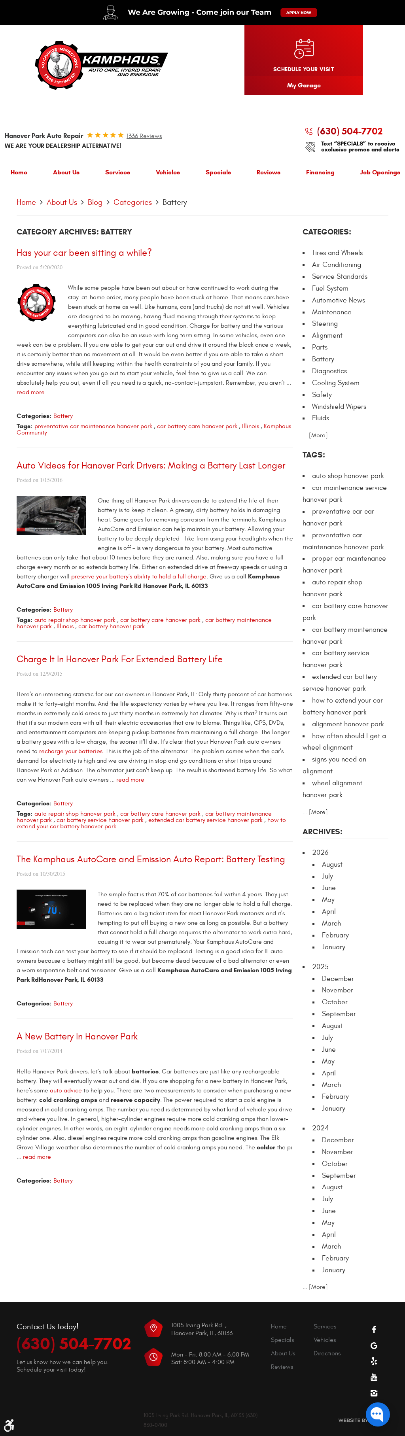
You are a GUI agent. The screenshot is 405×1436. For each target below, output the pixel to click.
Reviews (268, 172)
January (333, 947)
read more (31, 392)
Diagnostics (329, 371)
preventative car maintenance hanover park (93, 426)
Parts (319, 347)
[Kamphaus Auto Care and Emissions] (101, 66)
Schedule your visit (303, 69)
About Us (66, 172)
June (329, 888)
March (331, 923)
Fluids (320, 418)
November (337, 990)
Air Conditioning (336, 265)
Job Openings (380, 172)
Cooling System (336, 383)
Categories (133, 202)
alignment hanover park (348, 724)
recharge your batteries (70, 751)
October (335, 1002)
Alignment (327, 335)
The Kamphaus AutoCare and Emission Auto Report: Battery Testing (151, 859)
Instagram (374, 1393)
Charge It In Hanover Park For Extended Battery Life (120, 659)
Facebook (374, 1330)
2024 (320, 1128)
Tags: (314, 455)
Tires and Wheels (337, 253)
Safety (322, 395)
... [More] (315, 435)
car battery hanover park (111, 626)
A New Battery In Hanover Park (77, 1036)
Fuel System (330, 288)
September (339, 1014)
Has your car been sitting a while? (84, 253)
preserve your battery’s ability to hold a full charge (138, 576)
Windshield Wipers (339, 406)
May (328, 900)
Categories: (327, 232)
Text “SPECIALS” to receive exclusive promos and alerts (360, 147)
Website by (363, 1420)
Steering (325, 323)
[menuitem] (19, 174)
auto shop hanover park (348, 476)
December (338, 979)
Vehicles (168, 172)
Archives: (323, 832)
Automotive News (338, 300)
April (329, 911)
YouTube (374, 1377)
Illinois (250, 426)
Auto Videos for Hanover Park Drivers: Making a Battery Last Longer (151, 465)
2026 (320, 852)
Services (117, 172)
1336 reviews (144, 136)
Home (19, 172)
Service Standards (339, 276)
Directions (327, 1353)
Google (374, 1345)
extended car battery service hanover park (205, 820)
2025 (320, 967)
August (332, 864)
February (335, 935)
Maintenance (332, 312)
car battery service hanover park (100, 820)
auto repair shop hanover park (74, 620)
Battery (175, 202)
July (327, 876)
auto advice (66, 1090)
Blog (95, 202)
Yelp (374, 1361)
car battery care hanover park (197, 426)
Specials (218, 172)
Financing (320, 172)
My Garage (304, 85)
